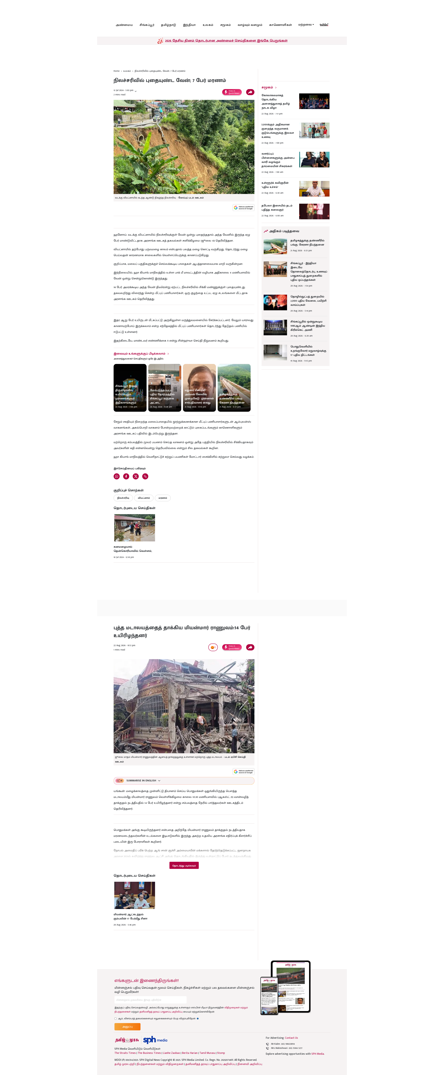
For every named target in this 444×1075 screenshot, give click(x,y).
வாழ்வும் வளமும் (250, 25)
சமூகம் (225, 25)
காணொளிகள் (280, 25)
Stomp (221, 1053)
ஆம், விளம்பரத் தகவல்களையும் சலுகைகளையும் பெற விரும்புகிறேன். (158, 1018)
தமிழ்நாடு (168, 25)
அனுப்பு (127, 1026)
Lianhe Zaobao (171, 1053)
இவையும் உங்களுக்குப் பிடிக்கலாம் (139, 353)
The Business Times (149, 1053)
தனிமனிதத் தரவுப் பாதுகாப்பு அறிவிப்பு (160, 1012)
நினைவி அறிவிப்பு (249, 1064)
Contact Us (291, 1038)
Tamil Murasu (207, 1053)
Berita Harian (190, 1053)
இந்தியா (189, 25)
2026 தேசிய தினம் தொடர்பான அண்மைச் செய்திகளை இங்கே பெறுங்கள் (226, 41)
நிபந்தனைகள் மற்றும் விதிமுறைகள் (160, 1064)
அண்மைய (124, 25)
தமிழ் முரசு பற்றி (124, 1064)
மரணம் (163, 498)
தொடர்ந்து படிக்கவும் (184, 866)
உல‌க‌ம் (208, 25)
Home (116, 71)
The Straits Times (125, 1053)
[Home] (155, 1040)
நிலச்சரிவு (123, 498)
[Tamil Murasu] (126, 1040)
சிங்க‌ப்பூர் (147, 25)
